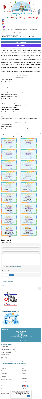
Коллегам (25, 29)
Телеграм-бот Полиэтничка (5, 393)
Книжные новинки (18, 29)
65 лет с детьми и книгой (6, 352)
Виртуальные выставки (25, 371)
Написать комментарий (6, 242)
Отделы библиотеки (4, 373)
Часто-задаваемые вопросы (5, 376)
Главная (3, 29)
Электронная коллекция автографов (8, 349)
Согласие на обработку (12, 266)
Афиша (11, 29)
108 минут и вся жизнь (5, 354)
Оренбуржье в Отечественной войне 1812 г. (9, 347)
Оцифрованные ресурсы (33, 29)
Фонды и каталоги (5, 32)
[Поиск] (39, 288)
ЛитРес (2, 391)
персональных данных (16, 266)
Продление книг (3, 385)
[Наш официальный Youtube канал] (3, 22)
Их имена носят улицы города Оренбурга (9, 351)
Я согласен (28, 396)
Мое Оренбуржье (4, 346)
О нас (8, 29)
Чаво (12, 32)
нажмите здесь (27, 394)
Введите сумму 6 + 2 (6, 270)
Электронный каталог (4, 388)
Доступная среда (17, 32)
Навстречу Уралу (4, 355)
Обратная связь (24, 388)
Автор (3, 244)
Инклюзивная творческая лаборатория (6, 379)
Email (3, 248)
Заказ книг (2, 387)
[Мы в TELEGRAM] (3, 24)
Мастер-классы (24, 373)
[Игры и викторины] (3, 26)
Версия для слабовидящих (8, 281)
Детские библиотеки (24, 378)
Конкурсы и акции (24, 381)
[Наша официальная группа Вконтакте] (3, 20)
